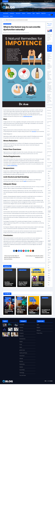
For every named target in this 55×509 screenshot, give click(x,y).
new (48, 238)
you (48, 282)
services (49, 252)
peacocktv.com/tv (49, 244)
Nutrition (49, 148)
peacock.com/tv (49, 241)
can (48, 188)
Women (49, 280)
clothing (49, 190)
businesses (49, 185)
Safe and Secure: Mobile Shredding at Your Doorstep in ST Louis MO (49, 98)
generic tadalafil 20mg (12, 165)
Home (4, 19)
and (48, 180)
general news (48, 134)
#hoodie (49, 171)
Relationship (6, 16)
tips (48, 267)
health (24, 181)
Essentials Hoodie (49, 211)
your (48, 284)
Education (18, 13)
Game (11, 16)
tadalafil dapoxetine (27, 116)
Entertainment (49, 122)
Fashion (23, 13)
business (49, 182)
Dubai (49, 200)
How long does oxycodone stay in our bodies (38, 283)
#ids (48, 175)
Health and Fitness (7, 23)
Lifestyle (29, 13)
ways (49, 275)
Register (38, 13)
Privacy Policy (39, 333)
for (48, 223)
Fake (48, 214)
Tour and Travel (49, 166)
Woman (49, 277)
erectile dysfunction (9, 32)
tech (48, 259)
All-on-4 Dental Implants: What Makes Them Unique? (23, 284)
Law (48, 233)
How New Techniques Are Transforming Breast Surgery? (9, 284)
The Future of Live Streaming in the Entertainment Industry (49, 57)
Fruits (48, 128)
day (48, 198)
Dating (49, 196)
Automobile (5, 13)
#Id (48, 173)
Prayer (49, 247)
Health (49, 225)
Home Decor (48, 142)
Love (48, 235)
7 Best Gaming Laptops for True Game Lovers (49, 66)
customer (49, 193)
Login (33, 13)
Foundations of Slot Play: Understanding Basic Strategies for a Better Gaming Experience (49, 87)
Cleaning (49, 113)
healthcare (49, 228)
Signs (48, 255)
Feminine (49, 218)
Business (49, 110)
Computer (12, 13)
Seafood (48, 155)
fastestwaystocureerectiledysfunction (21, 32)
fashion (49, 216)
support (49, 257)
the (48, 265)
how (48, 231)
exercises (34, 131)
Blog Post (43, 13)
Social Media (48, 159)
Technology (49, 162)
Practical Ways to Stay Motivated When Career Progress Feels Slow (49, 75)
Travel (49, 273)
